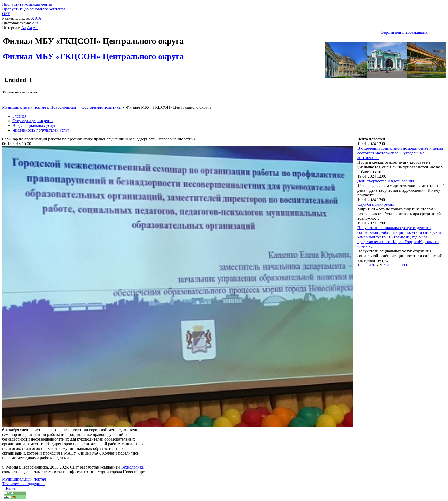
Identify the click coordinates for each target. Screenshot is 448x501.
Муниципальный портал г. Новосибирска (39, 107)
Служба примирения (375, 204)
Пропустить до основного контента (33, 9)
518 (371, 265)
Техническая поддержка (23, 484)
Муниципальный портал (24, 479)
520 (387, 265)
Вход (10, 488)
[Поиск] (3, 97)
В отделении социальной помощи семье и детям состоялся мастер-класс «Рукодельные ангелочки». (400, 153)
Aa (23, 27)
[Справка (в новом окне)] (4, 102)
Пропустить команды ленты (27, 4)
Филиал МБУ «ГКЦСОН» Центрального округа (93, 53)
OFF (6, 13)
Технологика (132, 467)
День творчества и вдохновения (385, 181)
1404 (403, 265)
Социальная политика (101, 107)
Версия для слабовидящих (404, 32)
